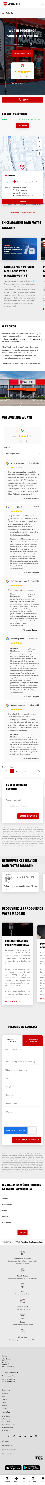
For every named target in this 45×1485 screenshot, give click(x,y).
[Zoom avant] (39, 141)
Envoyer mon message (25, 1140)
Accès (16, 1481)
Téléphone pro (11, 1086)
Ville (8, 1078)
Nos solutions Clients (8, 1424)
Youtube (4, 1405)
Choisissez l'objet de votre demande (17, 1050)
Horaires (7, 1481)
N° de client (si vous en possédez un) (20, 1061)
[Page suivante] (39, 771)
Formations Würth (7, 1427)
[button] (42, 3)
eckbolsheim (7, 1204)
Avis (24, 1481)
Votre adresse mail (14, 800)
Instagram (5, 1407)
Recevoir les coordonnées (32, 1040)
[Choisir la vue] (39, 153)
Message (9, 1112)
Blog (3, 1396)
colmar (5, 1198)
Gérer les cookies (7, 1454)
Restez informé (27, 816)
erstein (4, 1210)
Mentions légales (7, 1445)
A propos (32, 1481)
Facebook (5, 1393)
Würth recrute (6, 1419)
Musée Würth (6, 1421)
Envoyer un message (12, 1040)
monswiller (6, 1222)
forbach (5, 1216)
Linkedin (4, 1399)
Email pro (10, 1095)
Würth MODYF (6, 1430)
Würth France (6, 1416)
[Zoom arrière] (39, 146)
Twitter (4, 1402)
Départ (7, 181)
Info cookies (5, 1441)
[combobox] (22, 453)
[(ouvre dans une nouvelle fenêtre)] (13, 1467)
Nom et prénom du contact (16, 1070)
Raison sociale (11, 1103)
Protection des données (9, 1450)
